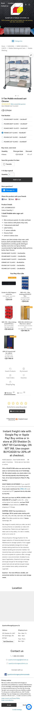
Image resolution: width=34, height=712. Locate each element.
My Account (24, 371)
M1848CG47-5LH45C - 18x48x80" (15, 133)
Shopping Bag (10, 384)
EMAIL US (23, 489)
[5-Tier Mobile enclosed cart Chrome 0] (17, 73)
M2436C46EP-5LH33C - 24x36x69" (15, 119)
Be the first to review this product (17, 407)
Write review (14, 104)
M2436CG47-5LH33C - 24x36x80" (15, 137)
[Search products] (31, 55)
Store (3, 46)
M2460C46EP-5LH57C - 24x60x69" (16, 128)
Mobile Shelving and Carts (17, 48)
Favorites (24, 378)
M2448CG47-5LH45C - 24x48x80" (15, 142)
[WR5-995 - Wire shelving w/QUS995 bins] (9, 312)
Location (11, 3)
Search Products (10, 371)
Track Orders (10, 378)
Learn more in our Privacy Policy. (10, 698)
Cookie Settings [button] (17, 709)
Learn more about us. (7, 700)
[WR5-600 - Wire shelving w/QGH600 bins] (25, 283)
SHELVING (10, 46)
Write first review (18, 411)
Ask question (22, 104)
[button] (8, 164)
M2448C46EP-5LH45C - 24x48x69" (15, 124)
